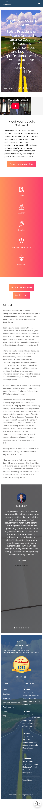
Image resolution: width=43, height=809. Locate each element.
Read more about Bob (21, 164)
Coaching (6, 694)
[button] (39, 3)
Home (5, 690)
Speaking (6, 698)
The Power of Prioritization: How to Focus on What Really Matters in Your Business (30, 745)
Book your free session (11, 703)
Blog (4, 715)
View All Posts (27, 780)
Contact (5, 711)
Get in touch (21, 295)
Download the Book (21, 287)
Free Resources (8, 707)
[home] (7, 3)
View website (21, 565)
